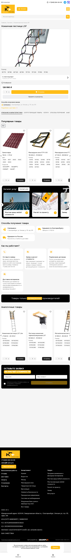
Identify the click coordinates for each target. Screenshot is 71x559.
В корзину (41, 92)
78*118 (31, 164)
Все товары (25, 507)
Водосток (24, 476)
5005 (19, 159)
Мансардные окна (27, 483)
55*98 (31, 162)
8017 (9, 159)
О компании (5, 483)
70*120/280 (32, 347)
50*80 (10, 72)
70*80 (40, 72)
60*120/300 (15, 340)
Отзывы (4, 474)
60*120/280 (41, 342)
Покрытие (5, 164)
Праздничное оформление (30, 495)
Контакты (4, 486)
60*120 (16, 72)
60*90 (22, 72)
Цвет (3, 157)
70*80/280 (15, 345)
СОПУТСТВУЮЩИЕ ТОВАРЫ (33, 112)
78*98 (48, 164)
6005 (14, 159)
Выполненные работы (9, 470)
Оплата (4, 480)
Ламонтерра (6, 152)
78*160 (42, 164)
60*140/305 (59, 343)
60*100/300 (6, 340)
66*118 (36, 162)
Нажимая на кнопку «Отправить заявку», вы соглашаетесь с (18, 383)
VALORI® (12, 169)
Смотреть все (24, 189)
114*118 (31, 159)
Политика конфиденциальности (10, 540)
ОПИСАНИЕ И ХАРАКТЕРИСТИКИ (11, 112)
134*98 (43, 159)
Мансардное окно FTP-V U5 (38, 152)
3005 (4, 162)
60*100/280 (32, 342)
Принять (55, 547)
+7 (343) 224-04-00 (55, 2)
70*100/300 (14, 343)
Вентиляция (25, 489)
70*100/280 (41, 345)
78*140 (37, 164)
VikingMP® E (14, 166)
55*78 (48, 159)
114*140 (37, 159)
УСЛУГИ (45, 112)
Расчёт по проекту (53, 487)
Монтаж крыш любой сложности (58, 479)
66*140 (42, 162)
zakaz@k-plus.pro (7, 463)
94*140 (37, 167)
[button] (1, 204)
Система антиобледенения (30, 498)
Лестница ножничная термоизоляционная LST (37, 334)
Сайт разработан (32, 540)
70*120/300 (6, 345)
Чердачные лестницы (28, 486)
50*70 (4, 72)
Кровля (23, 473)
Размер (3, 69)
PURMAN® (5, 169)
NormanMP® (6, 166)
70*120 (34, 72)
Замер (49, 490)
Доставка (4, 477)
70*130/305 (59, 345)
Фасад (23, 480)
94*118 (31, 167)
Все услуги (51, 493)
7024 (4, 159)
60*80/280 (6, 343)
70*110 (28, 72)
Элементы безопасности (29, 492)
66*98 (47, 162)
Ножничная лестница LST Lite (12, 333)
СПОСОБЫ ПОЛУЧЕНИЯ (57, 112)
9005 (9, 162)
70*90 (46, 72)
